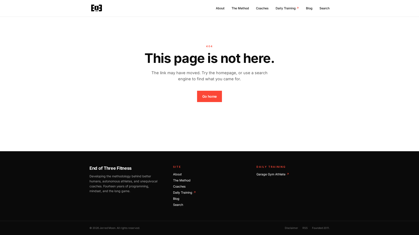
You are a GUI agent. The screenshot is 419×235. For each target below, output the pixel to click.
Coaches (262, 8)
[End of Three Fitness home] (96, 8)
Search (324, 8)
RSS (305, 228)
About (220, 8)
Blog (309, 8)
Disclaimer (291, 228)
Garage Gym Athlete (272, 174)
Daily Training (287, 8)
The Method (240, 8)
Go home (209, 96)
